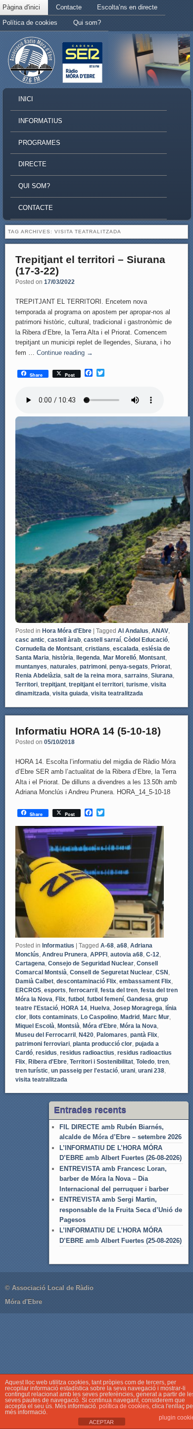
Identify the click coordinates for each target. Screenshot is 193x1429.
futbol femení (105, 999)
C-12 (152, 954)
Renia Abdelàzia (38, 675)
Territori (26, 684)
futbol (76, 999)
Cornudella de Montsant (48, 648)
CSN (161, 972)
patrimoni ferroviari (42, 1043)
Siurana (162, 675)
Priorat (160, 666)
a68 (122, 945)
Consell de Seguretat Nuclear (111, 972)
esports (55, 990)
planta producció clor (102, 1043)
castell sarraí (102, 639)
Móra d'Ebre (100, 1025)
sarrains (136, 675)
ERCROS (28, 990)
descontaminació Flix (86, 981)
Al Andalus (133, 630)
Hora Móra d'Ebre (67, 630)
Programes (39, 142)
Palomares (111, 1034)
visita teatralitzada (117, 693)
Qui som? (87, 22)
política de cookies (124, 1406)
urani (128, 1070)
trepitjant (53, 684)
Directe (32, 164)
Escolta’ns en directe (127, 7)
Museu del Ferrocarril (45, 1034)
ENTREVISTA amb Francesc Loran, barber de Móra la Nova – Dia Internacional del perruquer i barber (114, 1179)
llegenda (88, 657)
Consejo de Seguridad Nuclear (91, 963)
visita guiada (70, 693)
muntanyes (31, 666)
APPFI (98, 954)
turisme (137, 684)
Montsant (152, 657)
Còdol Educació (146, 639)
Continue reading (65, 352)
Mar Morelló (119, 657)
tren (163, 1061)
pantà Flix (143, 1034)
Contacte (69, 7)
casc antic (30, 639)
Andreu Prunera (64, 954)
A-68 (107, 945)
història (62, 657)
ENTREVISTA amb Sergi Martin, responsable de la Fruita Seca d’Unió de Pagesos (120, 1210)
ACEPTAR (101, 1422)
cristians (97, 648)
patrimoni (93, 666)
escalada (126, 648)
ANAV (159, 630)
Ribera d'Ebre (47, 1061)
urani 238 (151, 1070)
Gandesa (139, 999)
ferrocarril (83, 990)
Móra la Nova (138, 1025)
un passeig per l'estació (84, 1070)
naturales (63, 666)
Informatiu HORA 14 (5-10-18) (88, 731)
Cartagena (30, 963)
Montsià (68, 1025)
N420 (86, 1034)
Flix (60, 999)
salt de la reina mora (92, 675)
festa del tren (119, 990)
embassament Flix (145, 981)
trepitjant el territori (96, 684)
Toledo (145, 1061)
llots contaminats (53, 1017)
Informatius (40, 121)
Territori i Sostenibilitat (101, 1061)
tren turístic (31, 1070)
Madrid (130, 1017)
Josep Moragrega (137, 1008)
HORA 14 (74, 1008)
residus (46, 1052)
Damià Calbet (34, 981)
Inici (25, 99)
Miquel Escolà (34, 1025)
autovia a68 (126, 954)
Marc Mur (156, 1017)
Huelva (100, 1008)
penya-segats (128, 666)
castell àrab (64, 639)
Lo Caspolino (99, 1017)
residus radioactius (87, 1052)
